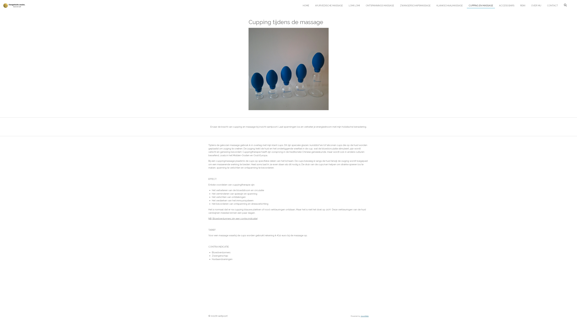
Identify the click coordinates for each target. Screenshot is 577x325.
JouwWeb (365, 316)
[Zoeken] (565, 5)
